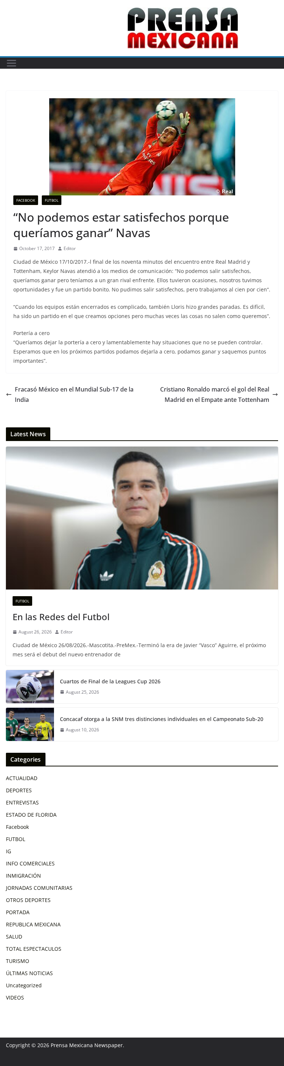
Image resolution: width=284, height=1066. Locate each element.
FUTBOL (51, 200)
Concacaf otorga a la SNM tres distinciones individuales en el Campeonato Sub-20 (161, 718)
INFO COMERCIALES (30, 863)
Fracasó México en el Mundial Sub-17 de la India (74, 394)
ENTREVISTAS (22, 802)
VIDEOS (15, 997)
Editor (70, 248)
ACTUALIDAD (21, 778)
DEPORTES (19, 790)
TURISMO (17, 960)
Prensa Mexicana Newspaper (87, 1045)
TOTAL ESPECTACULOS (33, 948)
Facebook (25, 200)
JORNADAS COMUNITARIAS (39, 887)
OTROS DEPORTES (28, 899)
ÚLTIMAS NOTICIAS (29, 973)
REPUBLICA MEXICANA (33, 924)
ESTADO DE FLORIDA (31, 814)
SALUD (14, 936)
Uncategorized (24, 985)
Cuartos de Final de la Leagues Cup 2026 (110, 681)
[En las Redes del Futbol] (142, 518)
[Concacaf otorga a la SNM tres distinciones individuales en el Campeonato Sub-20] (30, 724)
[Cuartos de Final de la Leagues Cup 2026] (30, 686)
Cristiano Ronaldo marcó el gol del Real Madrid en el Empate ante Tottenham (214, 394)
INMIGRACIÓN (23, 875)
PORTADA (18, 912)
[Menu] (11, 63)
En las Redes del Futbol (61, 617)
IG (8, 851)
